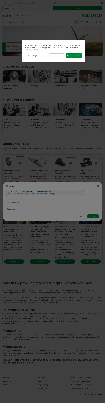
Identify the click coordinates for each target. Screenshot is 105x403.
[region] (53, 51)
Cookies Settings (31, 56)
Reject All (57, 56)
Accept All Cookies (73, 56)
